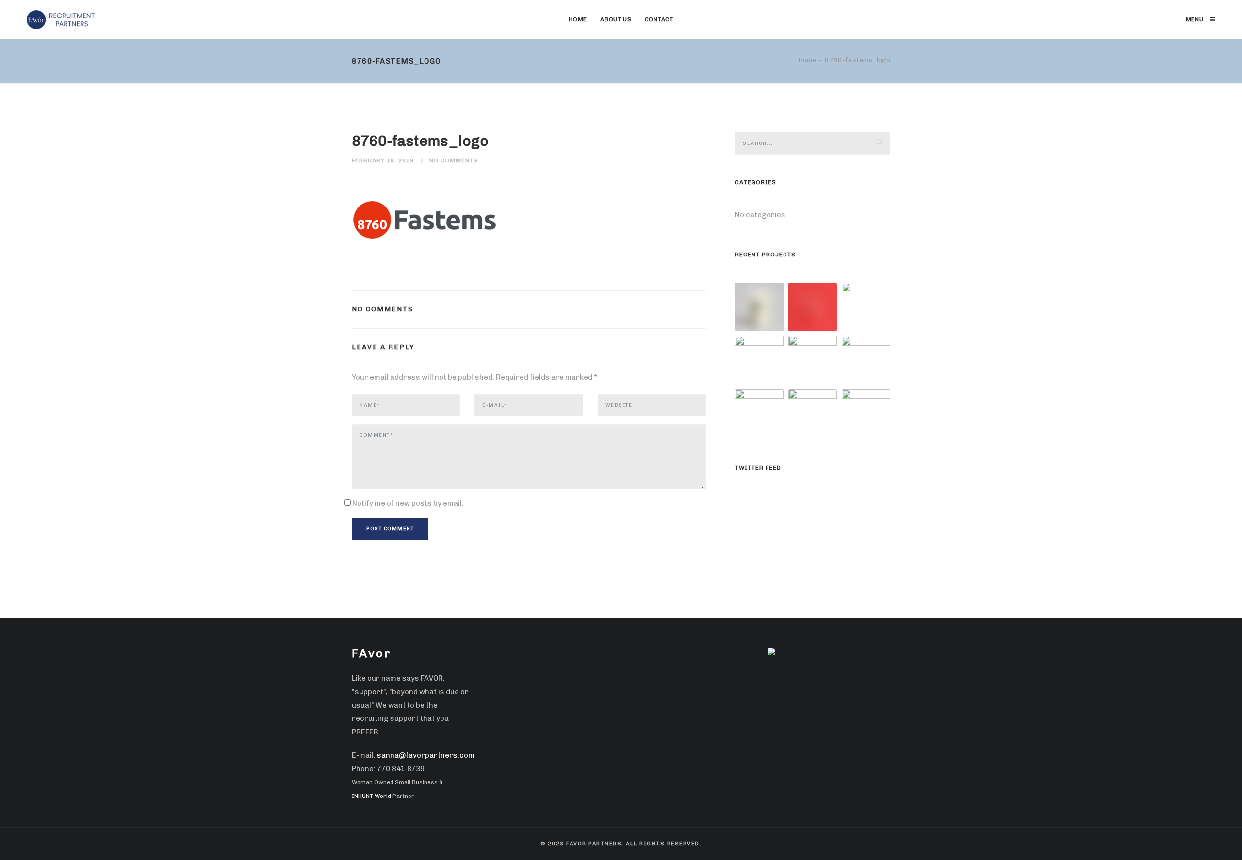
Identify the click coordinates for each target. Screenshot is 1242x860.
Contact (659, 19)
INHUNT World (371, 796)
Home (578, 19)
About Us (616, 19)
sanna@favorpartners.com (425, 755)
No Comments (453, 160)
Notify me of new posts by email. (408, 503)
